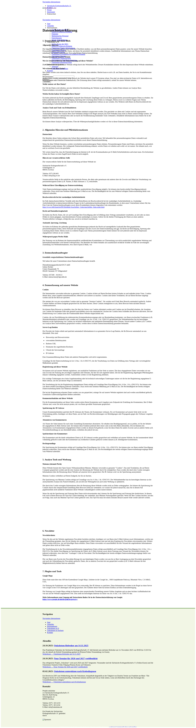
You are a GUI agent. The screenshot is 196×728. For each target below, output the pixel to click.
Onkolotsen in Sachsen (55, 630)
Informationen (52, 626)
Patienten (55, 34)
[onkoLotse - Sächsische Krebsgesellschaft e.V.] (49, 8)
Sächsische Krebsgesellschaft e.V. (59, 6)
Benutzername (48, 77)
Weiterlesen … (61, 654)
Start (48, 24)
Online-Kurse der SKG (60, 44)
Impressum (51, 12)
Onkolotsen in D (53, 628)
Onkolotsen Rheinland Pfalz (62, 62)
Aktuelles (50, 26)
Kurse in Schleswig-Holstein (62, 46)
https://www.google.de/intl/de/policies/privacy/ (60, 599)
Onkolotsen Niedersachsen (61, 58)
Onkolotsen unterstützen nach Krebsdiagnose (75, 671)
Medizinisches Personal (60, 36)
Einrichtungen (57, 38)
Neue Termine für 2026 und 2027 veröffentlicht (76, 658)
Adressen (55, 67)
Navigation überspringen (51, 2)
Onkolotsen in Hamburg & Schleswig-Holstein (68, 54)
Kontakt (50, 71)
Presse (49, 10)
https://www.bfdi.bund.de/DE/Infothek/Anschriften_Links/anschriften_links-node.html (73, 207)
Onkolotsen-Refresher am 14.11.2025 (71, 645)
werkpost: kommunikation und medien (123, 727)
